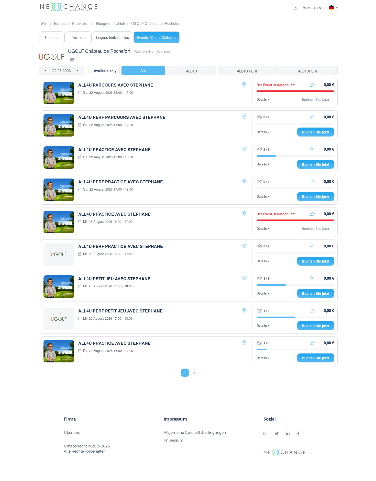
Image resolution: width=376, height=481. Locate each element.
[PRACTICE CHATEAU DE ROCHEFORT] (244, 84)
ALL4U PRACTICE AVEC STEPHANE (114, 149)
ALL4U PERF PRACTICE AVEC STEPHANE (120, 182)
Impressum (173, 440)
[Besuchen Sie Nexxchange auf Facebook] (298, 434)
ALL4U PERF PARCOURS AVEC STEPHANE (121, 117)
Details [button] (262, 99)
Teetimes (52, 37)
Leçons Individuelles (112, 37)
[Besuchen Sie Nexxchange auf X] (276, 434)
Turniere (79, 37)
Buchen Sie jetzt (315, 132)
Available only (105, 70)
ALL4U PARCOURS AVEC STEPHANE (115, 85)
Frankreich (81, 23)
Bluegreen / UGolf (110, 23)
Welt (44, 23)
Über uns (72, 432)
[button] (72, 60)
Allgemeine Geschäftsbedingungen (195, 432)
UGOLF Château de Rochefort (156, 23)
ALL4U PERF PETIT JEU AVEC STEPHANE (120, 311)
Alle (143, 70)
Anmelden (311, 7)
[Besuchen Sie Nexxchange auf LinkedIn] (288, 434)
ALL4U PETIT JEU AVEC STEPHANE (114, 278)
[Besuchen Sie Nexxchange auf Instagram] (265, 434)
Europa (60, 23)
